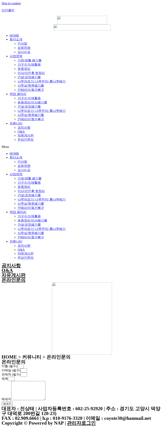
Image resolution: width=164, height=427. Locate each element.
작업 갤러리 (18, 94)
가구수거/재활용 (29, 64)
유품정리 (24, 68)
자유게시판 (26, 135)
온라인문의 (26, 139)
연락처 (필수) (11, 374)
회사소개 (16, 39)
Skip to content (11, 3)
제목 (5, 378)
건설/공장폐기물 (29, 77)
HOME (14, 35)
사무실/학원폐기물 (31, 85)
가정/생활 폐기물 (30, 60)
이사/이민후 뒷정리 (31, 73)
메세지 (6, 399)
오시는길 (24, 52)
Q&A (21, 131)
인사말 (22, 43)
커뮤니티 (16, 123)
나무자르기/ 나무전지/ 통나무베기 (42, 81)
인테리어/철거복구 (31, 89)
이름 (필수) (9, 366)
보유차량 (24, 47)
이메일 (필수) (11, 370)
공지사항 (24, 127)
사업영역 (16, 56)
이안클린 (8, 10)
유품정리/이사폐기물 (32, 102)
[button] (82, 147)
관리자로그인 (81, 423)
